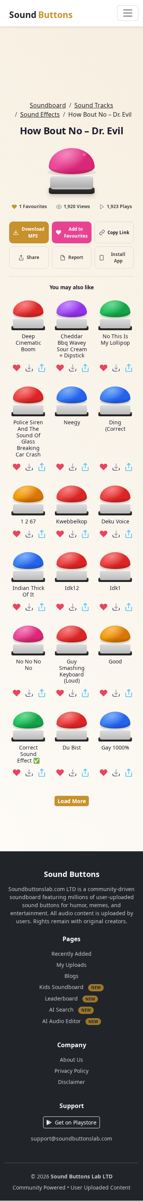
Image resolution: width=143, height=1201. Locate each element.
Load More (72, 801)
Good (115, 661)
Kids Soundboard (70, 987)
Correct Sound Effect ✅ (28, 754)
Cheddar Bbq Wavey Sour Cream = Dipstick (71, 346)
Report (75, 257)
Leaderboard (70, 998)
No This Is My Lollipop (115, 339)
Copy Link (118, 232)
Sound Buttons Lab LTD (81, 1176)
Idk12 (71, 588)
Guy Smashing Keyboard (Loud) (71, 671)
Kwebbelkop (71, 521)
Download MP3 (33, 232)
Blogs (71, 975)
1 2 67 (28, 521)
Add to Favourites (76, 232)
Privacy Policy (71, 1070)
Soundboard (48, 105)
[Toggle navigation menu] (127, 13)
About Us (71, 1059)
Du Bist (72, 748)
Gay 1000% (115, 748)
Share (33, 257)
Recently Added (71, 953)
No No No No (28, 664)
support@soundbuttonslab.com (71, 1138)
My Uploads (71, 964)
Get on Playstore (75, 1122)
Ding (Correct (115, 425)
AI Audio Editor (70, 1020)
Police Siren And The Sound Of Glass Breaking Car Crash (28, 438)
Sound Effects (40, 114)
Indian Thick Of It (28, 591)
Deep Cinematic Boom (28, 342)
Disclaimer (71, 1081)
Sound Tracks (93, 105)
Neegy (71, 422)
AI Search (70, 1009)
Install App (118, 257)
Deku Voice (115, 521)
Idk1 (115, 588)
